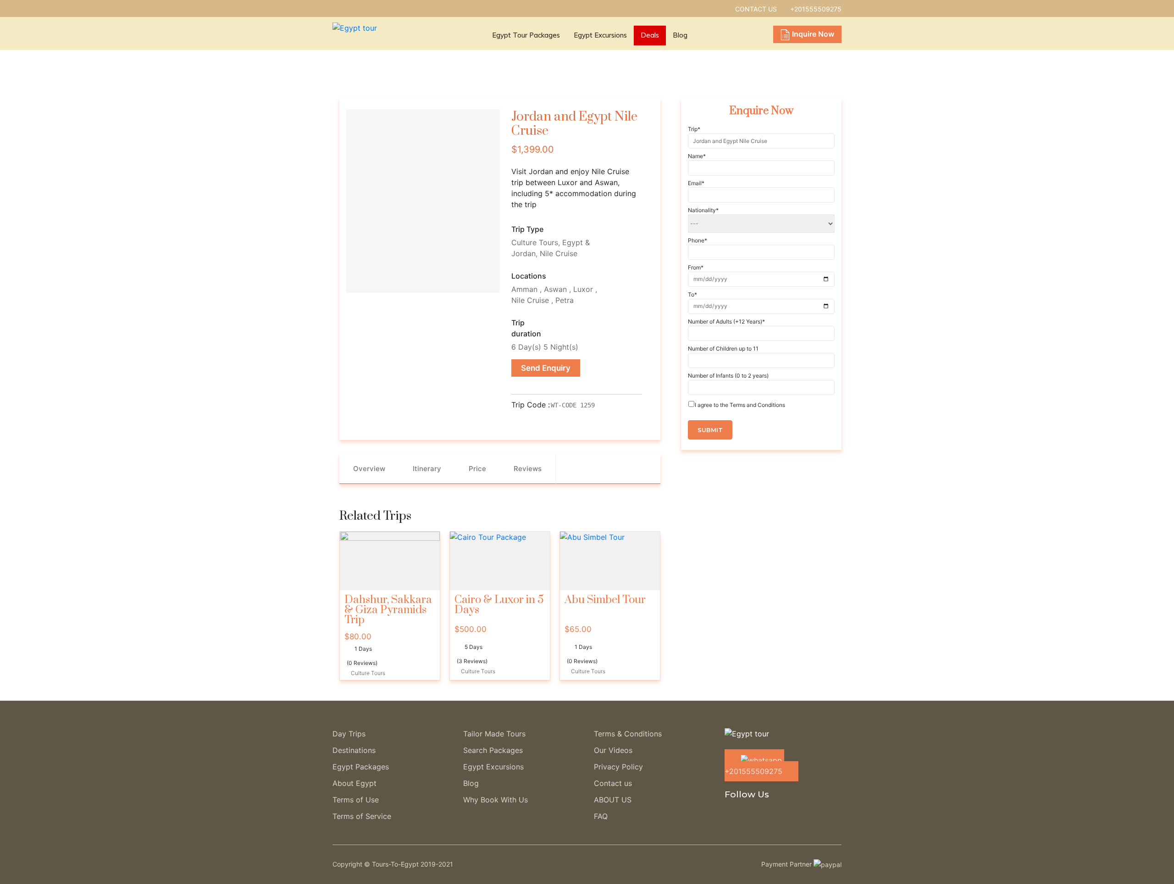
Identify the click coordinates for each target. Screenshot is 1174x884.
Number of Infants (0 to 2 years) (728, 375)
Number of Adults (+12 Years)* (726, 321)
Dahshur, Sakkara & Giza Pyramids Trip (388, 610)
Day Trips (348, 733)
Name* (697, 156)
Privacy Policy (618, 766)
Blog (680, 35)
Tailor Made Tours (494, 733)
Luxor (583, 289)
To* (692, 294)
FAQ (601, 816)
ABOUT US (612, 799)
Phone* (697, 240)
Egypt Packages (360, 766)
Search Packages (493, 750)
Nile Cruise (558, 253)
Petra (564, 300)
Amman (524, 289)
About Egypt (354, 783)
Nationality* (703, 210)
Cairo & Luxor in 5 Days (499, 605)
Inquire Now (813, 33)
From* (695, 267)
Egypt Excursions (600, 35)
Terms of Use (355, 799)
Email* (696, 183)
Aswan (555, 289)
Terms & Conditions (628, 733)
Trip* (694, 129)
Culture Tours (534, 242)
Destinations (354, 750)
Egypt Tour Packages (526, 35)
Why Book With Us (495, 799)
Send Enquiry (545, 368)
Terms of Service (361, 816)
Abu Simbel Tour (605, 600)
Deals (650, 35)
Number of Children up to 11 (723, 348)
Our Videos (613, 750)
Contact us (613, 783)
